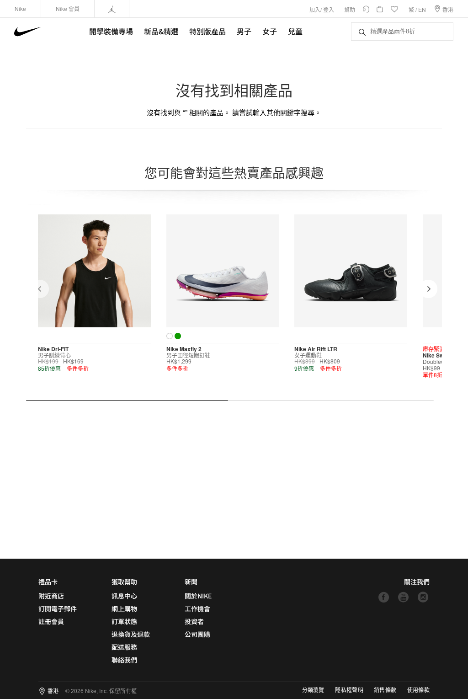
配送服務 (124, 646)
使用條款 (418, 690)
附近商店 (51, 595)
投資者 (194, 621)
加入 (314, 9)
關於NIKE (198, 595)
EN (422, 9)
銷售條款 (385, 690)
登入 (328, 9)
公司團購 (197, 634)
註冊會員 (51, 621)
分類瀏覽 (313, 690)
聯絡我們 (124, 659)
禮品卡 (48, 581)
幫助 (349, 9)
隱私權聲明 (349, 690)
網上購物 (124, 608)
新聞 (191, 581)
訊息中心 (124, 595)
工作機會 (197, 608)
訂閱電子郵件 (57, 608)
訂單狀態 (124, 621)
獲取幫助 (124, 581)
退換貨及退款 (131, 634)
